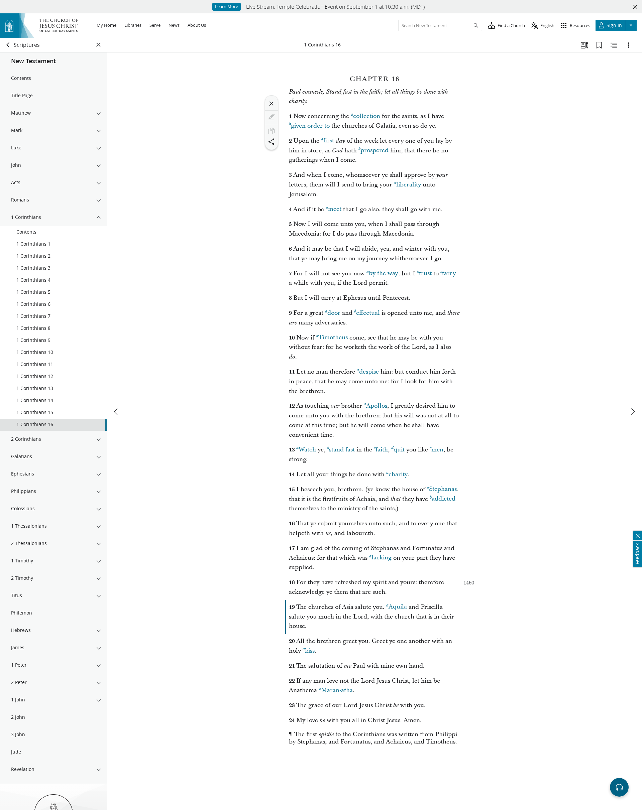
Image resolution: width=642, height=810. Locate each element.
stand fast (342, 449)
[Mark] (271, 117)
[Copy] (271, 131)
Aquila (398, 607)
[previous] (116, 411)
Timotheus (333, 337)
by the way (383, 273)
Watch (307, 449)
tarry (449, 273)
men (437, 449)
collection (366, 116)
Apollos (376, 406)
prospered (374, 150)
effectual (368, 313)
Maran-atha (337, 690)
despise (369, 372)
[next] (632, 411)
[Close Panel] (98, 44)
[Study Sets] (584, 45)
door (333, 313)
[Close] (271, 103)
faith (382, 449)
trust (425, 273)
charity (398, 474)
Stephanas (443, 489)
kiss (310, 651)
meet (334, 209)
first (328, 141)
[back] (8, 44)
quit (399, 449)
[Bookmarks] (599, 45)
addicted (443, 499)
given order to (310, 126)
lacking (381, 558)
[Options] (628, 45)
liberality (408, 184)
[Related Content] (614, 45)
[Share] (271, 141)
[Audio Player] (619, 787)
